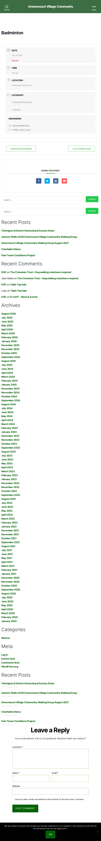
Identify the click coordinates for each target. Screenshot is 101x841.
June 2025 (7, 368)
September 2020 (10, 589)
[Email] (64, 181)
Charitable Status (11, 249)
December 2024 (10, 388)
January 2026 (9, 341)
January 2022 (9, 526)
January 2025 (9, 384)
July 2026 (6, 317)
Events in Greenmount (23, 102)
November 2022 (10, 487)
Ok (50, 834)
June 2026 (7, 321)
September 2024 (10, 400)
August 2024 (8, 404)
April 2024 (7, 420)
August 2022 (8, 499)
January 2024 (9, 432)
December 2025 (10, 345)
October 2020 (9, 585)
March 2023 (8, 471)
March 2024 (8, 424)
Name (16, 773)
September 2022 (10, 495)
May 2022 (6, 510)
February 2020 (9, 617)
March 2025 (8, 376)
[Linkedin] (55, 181)
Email (55, 773)
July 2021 (6, 550)
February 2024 (9, 428)
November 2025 (10, 349)
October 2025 (9, 353)
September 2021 (10, 542)
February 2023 (9, 475)
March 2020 (8, 613)
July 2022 (6, 502)
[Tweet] (47, 181)
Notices (5, 638)
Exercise (17, 110)
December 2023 (10, 435)
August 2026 (8, 313)
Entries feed (8, 658)
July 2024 (6, 408)
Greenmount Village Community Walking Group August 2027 (35, 243)
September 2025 (10, 357)
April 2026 (7, 329)
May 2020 (6, 605)
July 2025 (6, 365)
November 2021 (10, 534)
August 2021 (8, 546)
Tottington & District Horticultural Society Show (27, 230)
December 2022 (10, 483)
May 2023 (6, 463)
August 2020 (8, 593)
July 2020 (6, 597)
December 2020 (10, 577)
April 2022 (7, 514)
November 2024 (10, 392)
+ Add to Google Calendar (21, 148)
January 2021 (8, 573)
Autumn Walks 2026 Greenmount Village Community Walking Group (39, 236)
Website (16, 786)
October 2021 (9, 538)
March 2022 (8, 518)
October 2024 (9, 396)
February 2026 (9, 337)
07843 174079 (25, 130)
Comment (17, 747)
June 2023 (7, 459)
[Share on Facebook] (38, 181)
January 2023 (9, 479)
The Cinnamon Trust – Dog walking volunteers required (40, 272)
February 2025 (9, 380)
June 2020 (7, 601)
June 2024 (7, 412)
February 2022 (9, 522)
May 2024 (6, 416)
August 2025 (8, 361)
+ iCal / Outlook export (81, 148)
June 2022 (7, 506)
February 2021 (9, 570)
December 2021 (10, 530)
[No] (97, 831)
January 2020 (9, 621)
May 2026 (6, 325)
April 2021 (6, 562)
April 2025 (7, 372)
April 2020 (7, 609)
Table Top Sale (18, 284)
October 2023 (9, 443)
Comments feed (10, 662)
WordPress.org (9, 666)
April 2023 (7, 467)
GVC (3, 272)
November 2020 (10, 581)
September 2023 (10, 447)
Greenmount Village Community (50, 6)
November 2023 (10, 439)
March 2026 (8, 333)
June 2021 (7, 554)
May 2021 (6, 558)
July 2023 (6, 455)
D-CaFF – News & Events (24, 296)
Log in (4, 654)
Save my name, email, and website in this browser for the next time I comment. (49, 799)
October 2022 (9, 491)
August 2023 (8, 451)
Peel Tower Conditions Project (18, 255)
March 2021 (7, 566)
